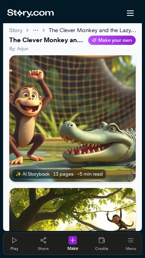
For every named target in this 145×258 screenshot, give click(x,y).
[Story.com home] (30, 13)
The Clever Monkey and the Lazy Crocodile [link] (92, 30)
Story (15, 30)
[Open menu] (130, 13)
